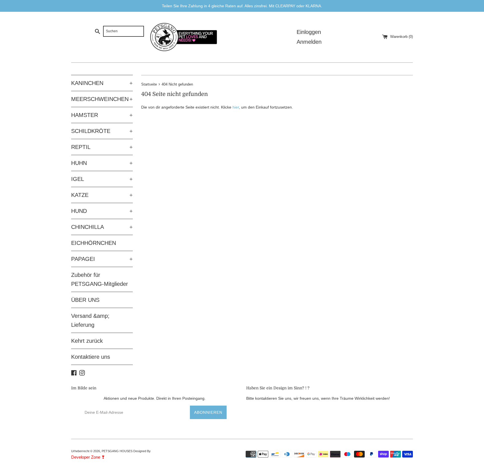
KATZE (102, 195)
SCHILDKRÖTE (102, 131)
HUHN (102, 163)
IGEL (102, 179)
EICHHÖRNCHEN (93, 243)
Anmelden (309, 42)
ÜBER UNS (85, 300)
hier (235, 107)
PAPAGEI (102, 259)
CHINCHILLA (102, 227)
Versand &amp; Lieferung (90, 320)
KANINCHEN (102, 83)
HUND (102, 211)
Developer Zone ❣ (88, 457)
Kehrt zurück (87, 341)
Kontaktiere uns (90, 357)
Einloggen (309, 32)
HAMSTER (102, 115)
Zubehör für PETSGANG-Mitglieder (99, 279)
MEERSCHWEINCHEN (102, 99)
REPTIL (102, 147)
